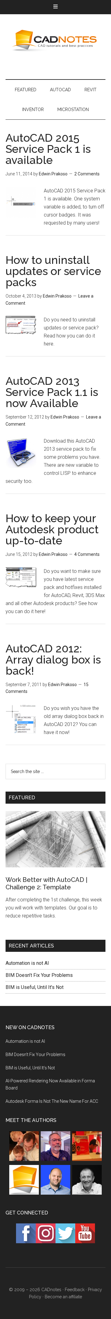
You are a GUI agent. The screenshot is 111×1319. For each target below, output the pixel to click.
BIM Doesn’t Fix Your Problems (39, 975)
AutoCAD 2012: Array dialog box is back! (53, 659)
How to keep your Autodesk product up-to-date (52, 529)
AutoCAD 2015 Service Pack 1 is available (48, 148)
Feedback (74, 1289)
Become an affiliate (63, 1296)
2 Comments (87, 173)
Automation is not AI (27, 963)
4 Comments (87, 554)
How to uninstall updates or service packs (53, 271)
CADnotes (55, 40)
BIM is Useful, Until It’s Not (35, 987)
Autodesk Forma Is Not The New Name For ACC (52, 1101)
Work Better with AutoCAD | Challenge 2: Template (46, 883)
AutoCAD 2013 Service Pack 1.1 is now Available (52, 392)
